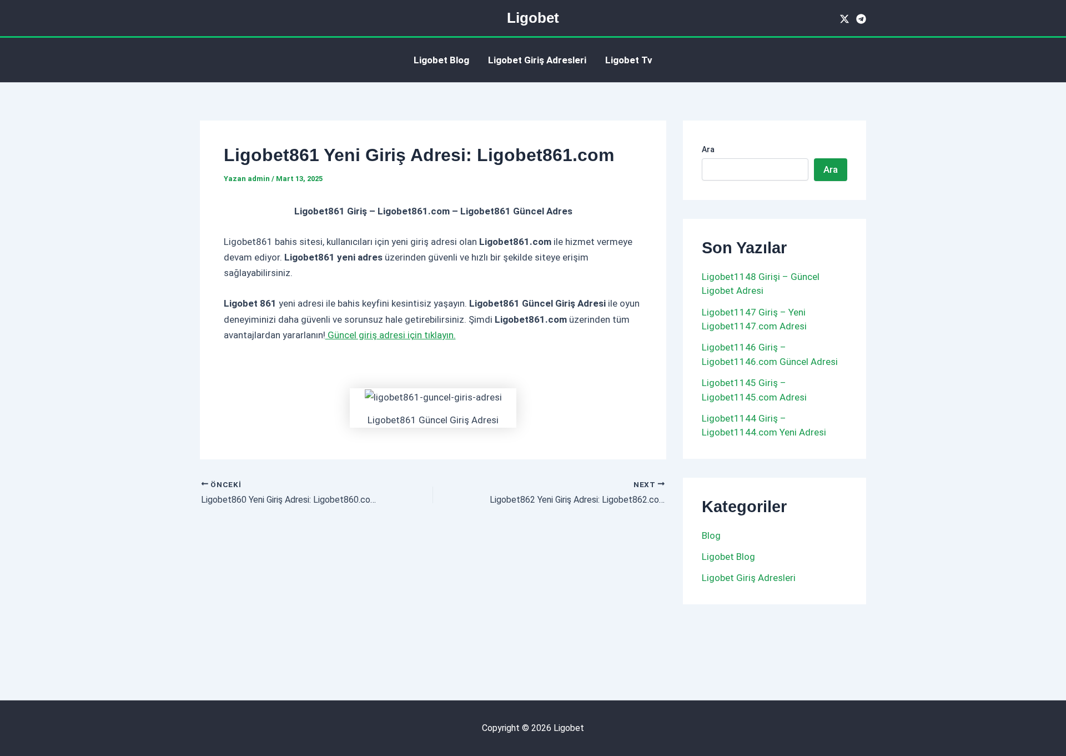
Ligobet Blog (441, 60)
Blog (711, 535)
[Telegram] (861, 19)
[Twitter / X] (844, 19)
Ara (708, 149)
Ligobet (533, 17)
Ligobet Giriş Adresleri (537, 60)
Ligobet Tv (628, 60)
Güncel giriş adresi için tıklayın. (390, 335)
